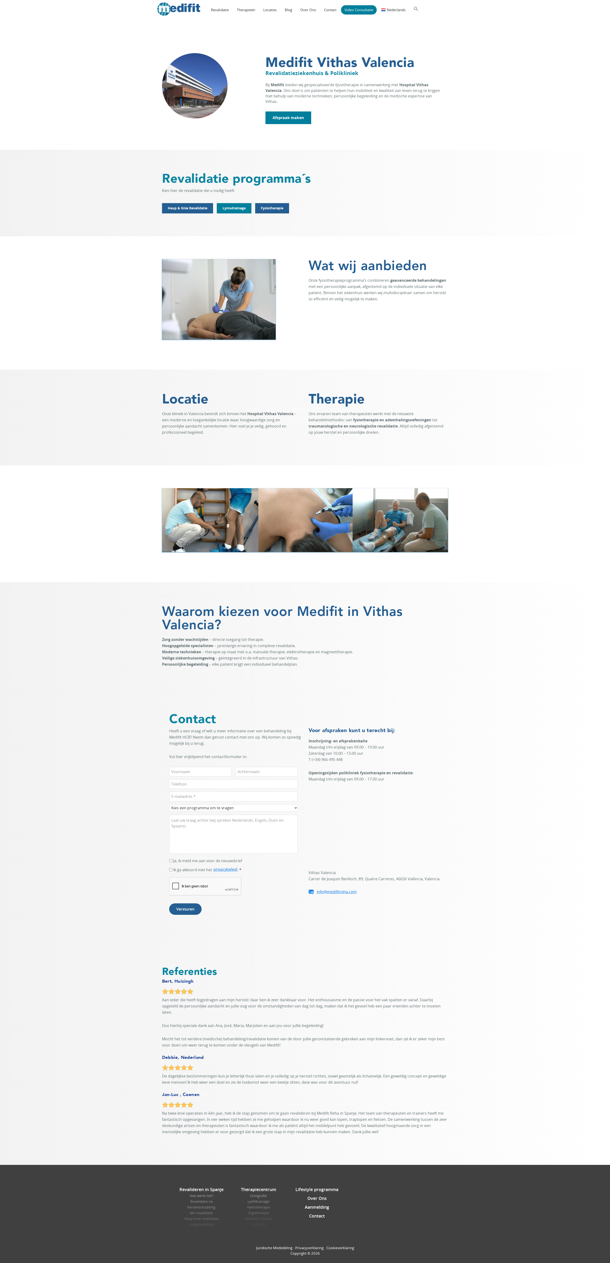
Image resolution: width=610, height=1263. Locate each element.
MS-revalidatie (201, 1213)
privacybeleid (225, 869)
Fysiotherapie (272, 208)
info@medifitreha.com (337, 891)
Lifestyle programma (316, 1189)
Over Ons (317, 1198)
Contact (317, 1216)
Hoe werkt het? (201, 1195)
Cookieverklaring (340, 1247)
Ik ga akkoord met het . (207, 869)
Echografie (258, 1195)
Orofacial (258, 1224)
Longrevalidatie (201, 1224)
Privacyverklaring (309, 1247)
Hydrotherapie (258, 1207)
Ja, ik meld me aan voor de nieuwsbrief (207, 860)
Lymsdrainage (234, 208)
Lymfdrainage (258, 1201)
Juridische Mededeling (274, 1247)
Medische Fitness (258, 1218)
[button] (416, 9)
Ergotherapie (258, 1213)
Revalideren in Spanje (201, 1189)
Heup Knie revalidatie (201, 1218)
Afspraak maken (288, 117)
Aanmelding (317, 1207)
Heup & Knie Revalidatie (187, 208)
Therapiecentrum (258, 1189)
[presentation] (205, 886)
